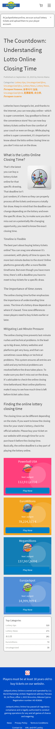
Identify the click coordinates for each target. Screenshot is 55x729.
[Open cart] (41, 5)
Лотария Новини (13, 89)
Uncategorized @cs (13, 85)
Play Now (27, 490)
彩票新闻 (28, 92)
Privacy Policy (21, 722)
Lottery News (29, 85)
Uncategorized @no (36, 82)
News (9, 722)
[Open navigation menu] (49, 5)
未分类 (37, 92)
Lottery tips (20, 82)
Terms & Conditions (39, 722)
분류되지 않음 (30, 89)
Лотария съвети (13, 96)
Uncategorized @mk (13, 92)
